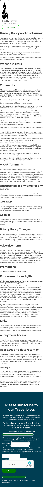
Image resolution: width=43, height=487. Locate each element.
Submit (9, 471)
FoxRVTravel (9, 21)
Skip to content (5, 1)
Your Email (6, 446)
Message (5, 459)
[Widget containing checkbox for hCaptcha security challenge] (18, 464)
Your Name (6, 443)
